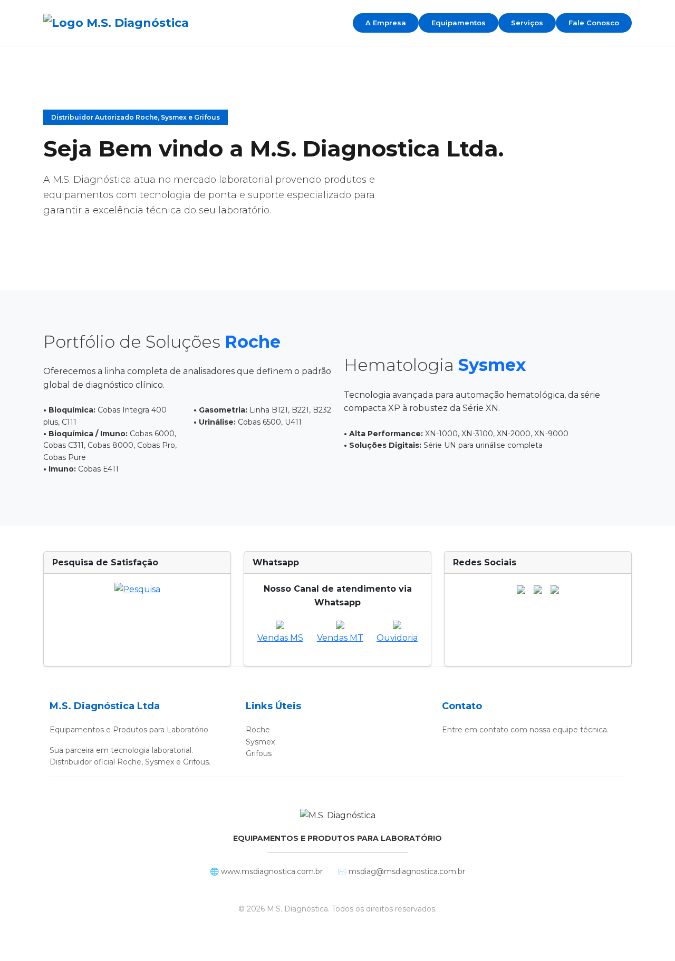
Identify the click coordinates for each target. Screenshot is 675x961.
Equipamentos (458, 22)
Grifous (259, 753)
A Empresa (385, 22)
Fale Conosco (593, 22)
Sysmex (260, 742)
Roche (258, 729)
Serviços (527, 22)
